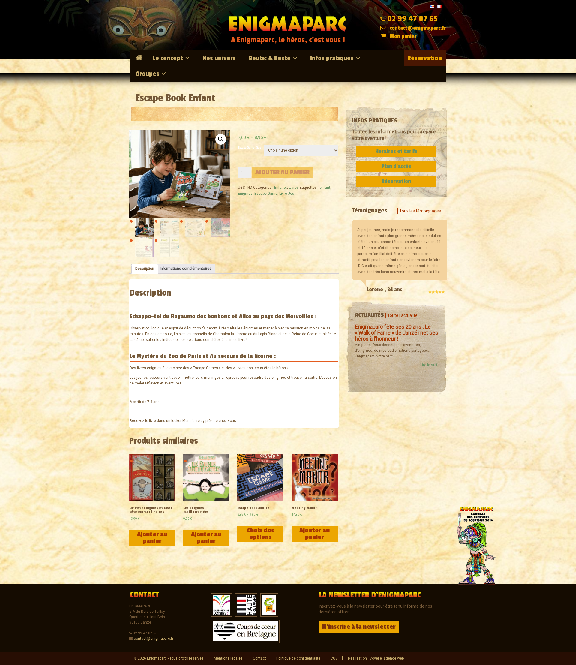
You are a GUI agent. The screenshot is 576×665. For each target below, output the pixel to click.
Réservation (424, 58)
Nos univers (219, 58)
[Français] (439, 6)
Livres (294, 187)
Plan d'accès (396, 166)
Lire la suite (430, 365)
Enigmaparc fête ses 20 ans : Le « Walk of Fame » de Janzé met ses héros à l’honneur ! (396, 332)
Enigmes (245, 193)
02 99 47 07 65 (412, 19)
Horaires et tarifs (396, 151)
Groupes (147, 74)
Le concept (168, 58)
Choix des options (260, 534)
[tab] (144, 269)
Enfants (280, 187)
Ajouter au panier (282, 172)
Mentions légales (228, 658)
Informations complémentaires (186, 268)
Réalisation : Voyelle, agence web (376, 658)
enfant (325, 187)
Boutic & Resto (270, 58)
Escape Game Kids (249, 147)
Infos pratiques (332, 58)
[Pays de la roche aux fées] (269, 605)
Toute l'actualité (402, 315)
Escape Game (266, 193)
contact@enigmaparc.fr (417, 28)
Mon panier (403, 36)
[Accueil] (140, 58)
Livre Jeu (286, 193)
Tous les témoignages (420, 211)
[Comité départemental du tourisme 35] (246, 605)
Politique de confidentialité (298, 658)
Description (144, 268)
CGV (334, 658)
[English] (432, 6)
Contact (259, 658)
